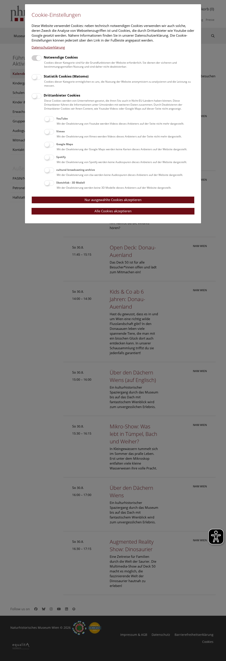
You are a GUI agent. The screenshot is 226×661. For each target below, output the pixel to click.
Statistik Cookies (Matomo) (66, 76)
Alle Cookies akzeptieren (113, 211)
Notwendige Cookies (61, 57)
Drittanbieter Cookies (62, 95)
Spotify (61, 157)
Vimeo (60, 131)
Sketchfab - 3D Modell (70, 182)
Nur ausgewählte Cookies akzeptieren (113, 200)
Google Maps (64, 144)
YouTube (62, 118)
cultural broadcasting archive (75, 170)
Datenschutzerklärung (48, 47)
